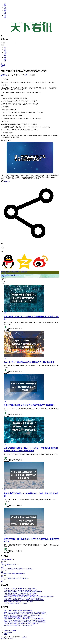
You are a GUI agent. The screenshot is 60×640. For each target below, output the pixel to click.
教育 (5, 12)
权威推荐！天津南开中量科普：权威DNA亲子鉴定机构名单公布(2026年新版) (25, 612)
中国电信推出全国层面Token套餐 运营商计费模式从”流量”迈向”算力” (23, 591)
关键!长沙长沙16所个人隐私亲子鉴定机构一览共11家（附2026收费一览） (24, 618)
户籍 (5, 7)
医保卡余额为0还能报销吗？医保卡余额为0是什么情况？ (17, 569)
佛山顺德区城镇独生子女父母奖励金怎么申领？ (14, 271)
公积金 (6, 9)
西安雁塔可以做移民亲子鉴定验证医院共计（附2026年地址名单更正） (23, 615)
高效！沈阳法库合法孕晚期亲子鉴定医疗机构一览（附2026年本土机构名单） (25, 620)
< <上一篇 (3, 273)
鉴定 (5, 17)
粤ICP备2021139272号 (7, 638)
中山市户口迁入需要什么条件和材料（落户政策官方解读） (20, 588)
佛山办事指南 (6, 181)
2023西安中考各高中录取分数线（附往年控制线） (15, 578)
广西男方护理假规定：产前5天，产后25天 (15, 603)
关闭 (2, 280)
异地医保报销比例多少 (8, 559)
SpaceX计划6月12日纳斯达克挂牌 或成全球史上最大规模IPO (29, 362)
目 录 (3, 281)
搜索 (2, 44)
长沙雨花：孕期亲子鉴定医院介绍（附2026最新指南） (19, 617)
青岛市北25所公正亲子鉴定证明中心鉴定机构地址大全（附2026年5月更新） (25, 622)
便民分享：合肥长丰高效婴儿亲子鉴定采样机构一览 (18, 625)
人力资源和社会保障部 (10, 630)
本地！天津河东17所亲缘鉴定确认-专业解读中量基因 (18, 610)
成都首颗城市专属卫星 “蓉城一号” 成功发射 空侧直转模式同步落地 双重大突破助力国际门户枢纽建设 (32, 596)
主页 (3, 65)
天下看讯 (4, 75)
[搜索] (30, 63)
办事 (5, 15)
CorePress (24, 637)
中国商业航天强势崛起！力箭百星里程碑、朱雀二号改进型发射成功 (22, 598)
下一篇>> (3, 276)
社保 (5, 4)
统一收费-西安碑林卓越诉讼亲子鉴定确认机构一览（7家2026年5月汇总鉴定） (25, 613)
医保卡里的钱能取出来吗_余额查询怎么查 (13, 573)
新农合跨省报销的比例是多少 (10, 564)
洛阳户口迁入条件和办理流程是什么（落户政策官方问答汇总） (21, 590)
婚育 (5, 10)
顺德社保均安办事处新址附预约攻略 (11, 275)
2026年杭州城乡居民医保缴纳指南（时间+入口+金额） (19, 601)
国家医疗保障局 (8, 632)
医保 (5, 5)
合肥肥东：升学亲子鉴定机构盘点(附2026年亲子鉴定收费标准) (21, 623)
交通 (5, 13)
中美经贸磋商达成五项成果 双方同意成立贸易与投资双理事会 (29, 405)
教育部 (6, 634)
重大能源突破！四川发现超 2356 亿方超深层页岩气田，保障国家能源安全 (24, 600)
